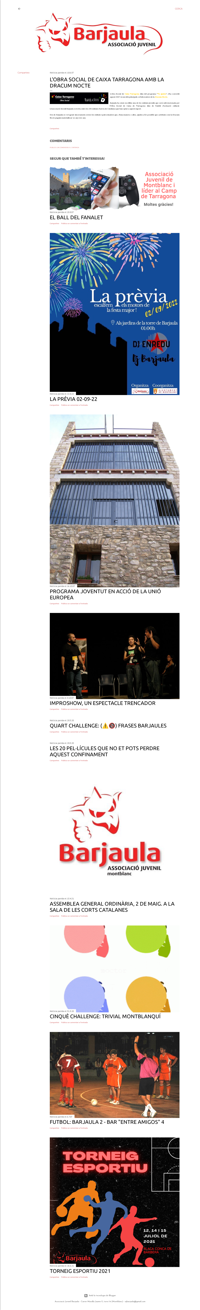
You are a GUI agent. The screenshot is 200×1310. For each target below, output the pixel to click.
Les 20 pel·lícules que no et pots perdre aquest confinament (104, 751)
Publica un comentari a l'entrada (64, 147)
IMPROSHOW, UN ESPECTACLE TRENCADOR (102, 703)
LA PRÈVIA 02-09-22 (73, 399)
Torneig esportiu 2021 (80, 1271)
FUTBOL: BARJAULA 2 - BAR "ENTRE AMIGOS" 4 (107, 1122)
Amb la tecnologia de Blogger (102, 1295)
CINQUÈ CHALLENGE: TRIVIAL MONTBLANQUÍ (105, 1016)
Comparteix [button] (23, 72)
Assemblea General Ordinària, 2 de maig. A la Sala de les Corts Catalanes (112, 907)
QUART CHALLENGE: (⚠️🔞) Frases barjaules (108, 725)
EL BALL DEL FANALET (76, 217)
